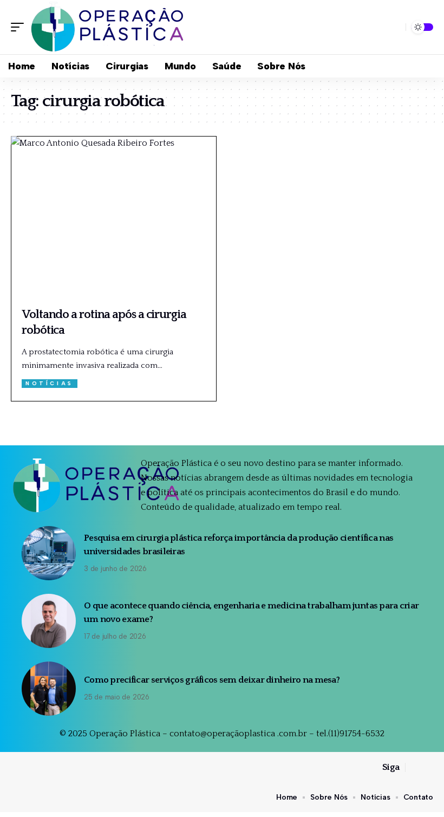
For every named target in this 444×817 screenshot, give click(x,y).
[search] (394, 27)
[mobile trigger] (20, 27)
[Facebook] (414, 767)
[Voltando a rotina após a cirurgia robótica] (114, 218)
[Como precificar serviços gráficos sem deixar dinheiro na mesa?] (49, 689)
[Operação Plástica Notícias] (108, 27)
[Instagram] (427, 767)
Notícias (49, 383)
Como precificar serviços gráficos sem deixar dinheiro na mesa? (211, 680)
